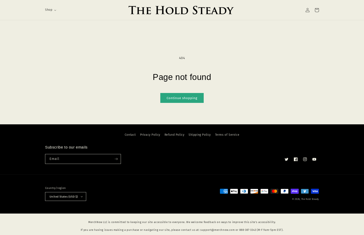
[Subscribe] (116, 159)
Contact (130, 135)
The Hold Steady (310, 199)
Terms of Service (227, 135)
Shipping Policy (200, 135)
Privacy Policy (150, 135)
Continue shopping (182, 98)
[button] (50, 9)
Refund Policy (175, 135)
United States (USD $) (64, 196)
